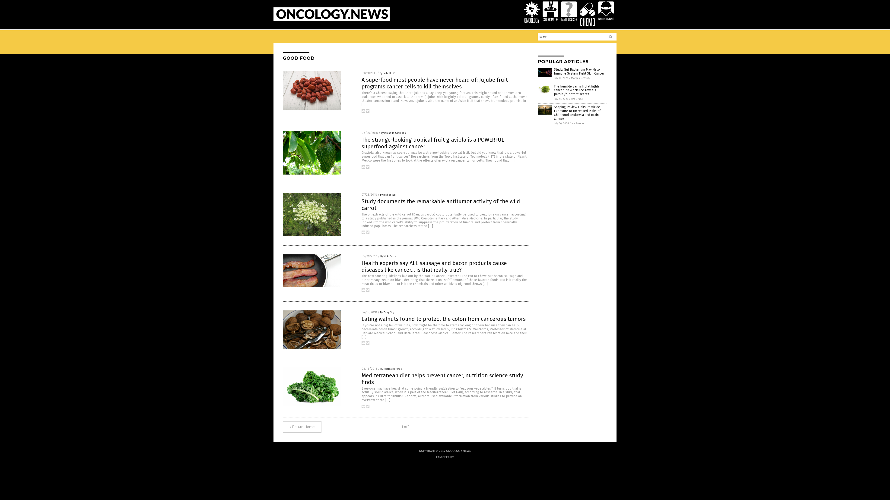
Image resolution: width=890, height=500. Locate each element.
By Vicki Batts (388, 256)
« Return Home (302, 427)
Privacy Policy (445, 457)
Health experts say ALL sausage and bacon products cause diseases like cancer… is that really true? (434, 266)
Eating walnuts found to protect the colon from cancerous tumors (444, 319)
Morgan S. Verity (580, 78)
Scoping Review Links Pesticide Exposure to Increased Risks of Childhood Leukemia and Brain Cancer (577, 113)
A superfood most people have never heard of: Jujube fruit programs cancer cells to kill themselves (435, 83)
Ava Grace (577, 98)
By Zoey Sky (387, 312)
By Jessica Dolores (391, 368)
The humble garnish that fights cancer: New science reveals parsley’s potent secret (577, 90)
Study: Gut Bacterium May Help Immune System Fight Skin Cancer (579, 71)
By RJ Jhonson (388, 194)
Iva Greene (578, 123)
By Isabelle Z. (387, 73)
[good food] (331, 20)
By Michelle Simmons (393, 132)
